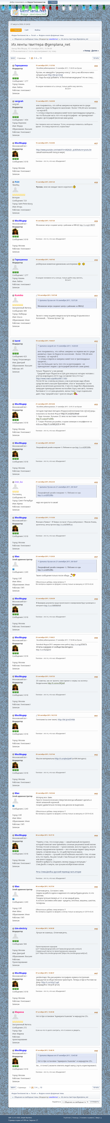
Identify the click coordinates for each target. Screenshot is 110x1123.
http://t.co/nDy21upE (50, 982)
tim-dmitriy (21, 928)
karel (17, 340)
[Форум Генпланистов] (13, 575)
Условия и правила (87, 1118)
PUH (17, 181)
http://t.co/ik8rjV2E (51, 424)
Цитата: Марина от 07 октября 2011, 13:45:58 (58, 1055)
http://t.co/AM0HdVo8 (52, 606)
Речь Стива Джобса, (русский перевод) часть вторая (58, 872)
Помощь (75, 1118)
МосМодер (21, 142)
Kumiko (19, 295)
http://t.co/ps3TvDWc (45, 419)
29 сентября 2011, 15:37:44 (45, 754)
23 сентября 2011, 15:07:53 (45, 676)
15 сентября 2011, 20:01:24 (45, 182)
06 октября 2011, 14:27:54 (45, 886)
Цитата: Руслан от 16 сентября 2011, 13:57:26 (58, 300)
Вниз (13, 58)
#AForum (39, 424)
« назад (86, 50)
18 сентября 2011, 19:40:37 (45, 341)
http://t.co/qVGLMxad (70, 413)
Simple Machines (26, 1117)
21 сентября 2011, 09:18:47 (45, 443)
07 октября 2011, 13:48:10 (45, 1050)
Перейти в (56, 1102)
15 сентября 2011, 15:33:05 (45, 143)
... (38, 58)
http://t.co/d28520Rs (83, 447)
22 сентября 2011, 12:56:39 (45, 598)
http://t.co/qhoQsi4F (63, 758)
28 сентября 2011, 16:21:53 (47, 715)
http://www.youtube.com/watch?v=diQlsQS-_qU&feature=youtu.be (63, 150)
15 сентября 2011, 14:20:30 (45, 101)
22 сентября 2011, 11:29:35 (45, 556)
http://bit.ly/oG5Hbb (66, 719)
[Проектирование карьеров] (13, 947)
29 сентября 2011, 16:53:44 (45, 793)
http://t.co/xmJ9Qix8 (56, 683)
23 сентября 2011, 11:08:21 (45, 637)
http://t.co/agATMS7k (79, 644)
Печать (96, 58)
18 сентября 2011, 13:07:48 (47, 295)
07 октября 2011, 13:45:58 (45, 1012)
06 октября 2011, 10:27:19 (45, 835)
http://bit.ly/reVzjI (55, 75)
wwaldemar (53, 39)
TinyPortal (67, 1118)
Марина (19, 1012)
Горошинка (21, 65)
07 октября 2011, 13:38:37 (45, 973)
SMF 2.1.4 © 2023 (14, 1117)
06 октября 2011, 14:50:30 (45, 928)
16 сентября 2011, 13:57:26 (45, 221)
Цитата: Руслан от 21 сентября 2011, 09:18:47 (58, 487)
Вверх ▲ (99, 1118)
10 (41, 58)
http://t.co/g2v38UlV (87, 225)
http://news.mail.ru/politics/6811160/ (51, 378)
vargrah (19, 101)
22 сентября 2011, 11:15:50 (45, 517)
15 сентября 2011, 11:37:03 (45, 65)
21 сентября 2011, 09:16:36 (45, 404)
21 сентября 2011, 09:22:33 (45, 482)
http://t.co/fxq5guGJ (43, 650)
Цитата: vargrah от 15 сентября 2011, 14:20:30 (59, 346)
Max (17, 556)
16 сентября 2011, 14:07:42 (45, 260)
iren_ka (19, 481)
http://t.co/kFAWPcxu (65, 525)
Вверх (13, 1088)
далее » (95, 50)
